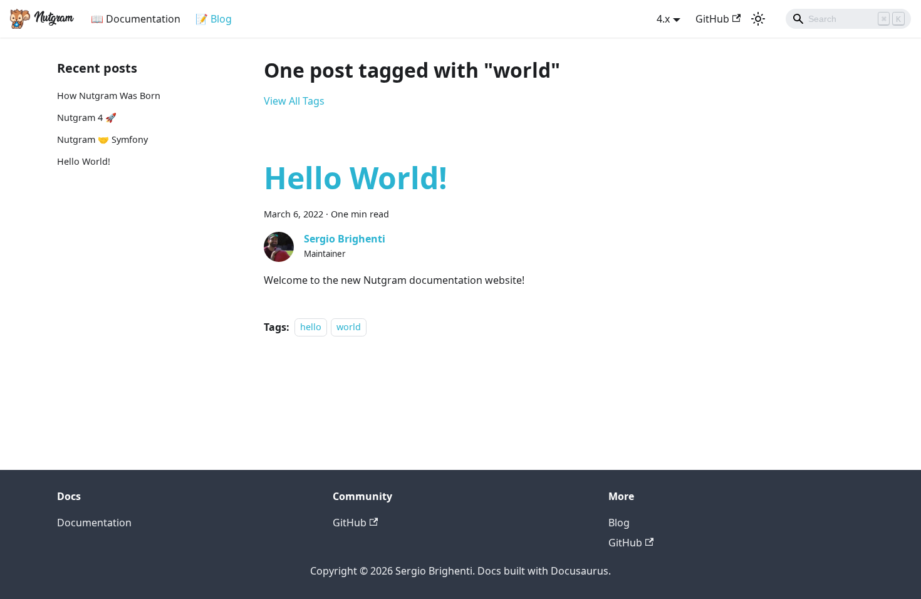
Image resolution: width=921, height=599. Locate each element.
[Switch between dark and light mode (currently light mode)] (758, 19)
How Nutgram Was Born (108, 96)
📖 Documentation (135, 19)
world (348, 327)
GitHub (712, 19)
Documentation (94, 522)
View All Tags (294, 101)
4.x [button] (663, 19)
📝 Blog (213, 19)
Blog (619, 522)
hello (310, 327)
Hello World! (83, 161)
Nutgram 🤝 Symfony (102, 139)
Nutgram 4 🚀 (87, 117)
